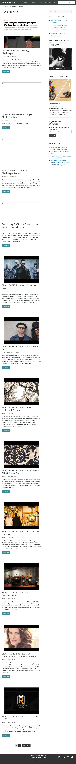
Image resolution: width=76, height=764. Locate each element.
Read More (6, 72)
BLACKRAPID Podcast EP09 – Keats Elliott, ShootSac (20, 472)
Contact (34, 757)
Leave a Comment (13, 56)
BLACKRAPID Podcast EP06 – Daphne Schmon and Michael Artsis (21, 655)
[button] (60, 59)
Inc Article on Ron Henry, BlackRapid (15, 52)
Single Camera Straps (60, 27)
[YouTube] (64, 758)
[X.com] (68, 758)
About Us (43, 755)
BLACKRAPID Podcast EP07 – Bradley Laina (17, 594)
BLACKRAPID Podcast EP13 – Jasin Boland (20, 287)
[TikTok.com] (72, 758)
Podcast (37, 755)
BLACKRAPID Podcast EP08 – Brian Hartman (20, 533)
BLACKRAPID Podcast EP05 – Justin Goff (20, 718)
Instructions (42, 757)
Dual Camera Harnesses (60, 25)
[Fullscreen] (69, 68)
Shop (32, 755)
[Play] (51, 68)
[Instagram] (59, 758)
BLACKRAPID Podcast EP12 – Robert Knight (21, 348)
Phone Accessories (56, 36)
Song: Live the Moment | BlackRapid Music (15, 172)
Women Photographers (60, 29)
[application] (60, 59)
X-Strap (56, 31)
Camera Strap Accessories (58, 33)
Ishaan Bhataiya (54, 104)
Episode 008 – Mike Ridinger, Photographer (17, 116)
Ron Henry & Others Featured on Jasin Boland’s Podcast (20, 225)
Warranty (35, 760)
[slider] (59, 68)
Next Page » (26, 746)
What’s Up (42, 760)
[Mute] (67, 68)
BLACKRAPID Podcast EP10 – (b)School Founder (17, 409)
